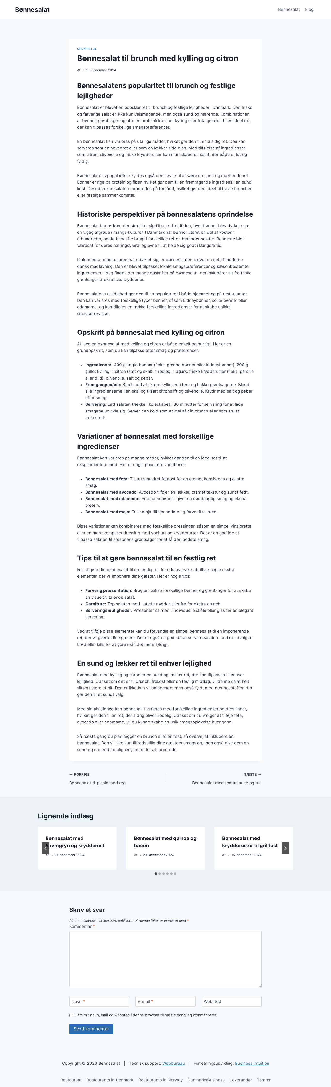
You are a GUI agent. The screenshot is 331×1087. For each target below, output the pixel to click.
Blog (309, 9)
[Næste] (285, 848)
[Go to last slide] (45, 848)
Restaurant (71, 1080)
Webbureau (173, 1063)
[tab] (156, 873)
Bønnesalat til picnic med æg (97, 778)
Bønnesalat (289, 9)
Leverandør (241, 1080)
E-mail (145, 1001)
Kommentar (82, 926)
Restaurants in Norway (160, 1080)
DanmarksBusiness (206, 1080)
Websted (212, 1001)
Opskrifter (86, 49)
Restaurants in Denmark (110, 1080)
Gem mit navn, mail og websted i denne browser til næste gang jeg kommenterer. (146, 1015)
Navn (78, 1001)
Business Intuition (252, 1063)
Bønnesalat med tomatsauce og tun (227, 778)
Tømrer (264, 1080)
